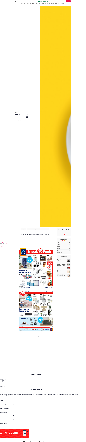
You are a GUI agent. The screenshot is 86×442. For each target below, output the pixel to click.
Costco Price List (54, 3)
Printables (62, 3)
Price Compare (32, 3)
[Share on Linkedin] (35, 229)
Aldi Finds (42, 3)
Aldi (16, 112)
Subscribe (68, 1)
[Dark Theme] (16, 1)
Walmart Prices (47, 3)
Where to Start (26, 3)
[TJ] (16, 120)
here (73, 391)
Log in (64, 1)
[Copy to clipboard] (46, 229)
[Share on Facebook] (29, 229)
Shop (58, 3)
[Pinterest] (64, 234)
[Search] (15, 1)
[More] (65, 3)
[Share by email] (41, 229)
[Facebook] (62, 234)
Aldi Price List (38, 3)
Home (22, 3)
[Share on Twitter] (23, 229)
